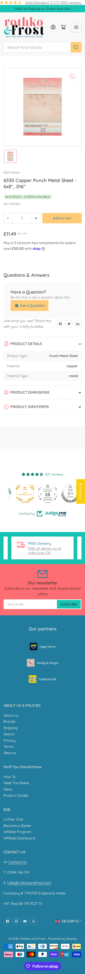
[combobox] (42, 47)
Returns (10, 753)
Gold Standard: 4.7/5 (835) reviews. (53, 2)
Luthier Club (13, 819)
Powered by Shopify (62, 938)
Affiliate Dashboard (19, 838)
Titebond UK (47, 679)
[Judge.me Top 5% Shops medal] (65, 493)
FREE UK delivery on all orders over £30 (44, 550)
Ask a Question (32, 305)
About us (11, 715)
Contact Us (17, 862)
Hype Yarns (47, 646)
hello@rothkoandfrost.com (29, 882)
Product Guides (16, 795)
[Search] (76, 47)
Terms (8, 746)
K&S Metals (12, 172)
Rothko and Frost (32, 938)
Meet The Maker (17, 783)
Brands (9, 721)
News (8, 789)
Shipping (10, 728)
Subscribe (69, 604)
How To (10, 776)
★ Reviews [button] (80, 491)
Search (9, 734)
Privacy (10, 740)
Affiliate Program (17, 831)
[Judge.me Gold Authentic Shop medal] (19, 493)
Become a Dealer (18, 825)
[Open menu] (76, 27)
